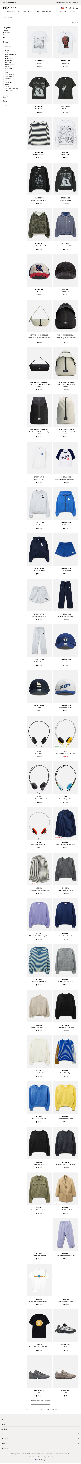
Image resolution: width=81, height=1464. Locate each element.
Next (54, 1409)
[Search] (59, 8)
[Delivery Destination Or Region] (62, 8)
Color (5, 101)
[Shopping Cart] (74, 8)
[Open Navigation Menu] (77, 8)
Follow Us (4, 1448)
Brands (5, 42)
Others (3, 1434)
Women (13, 7)
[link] (10, 2)
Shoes (5, 35)
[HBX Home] (6, 8)
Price (5, 105)
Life (4, 37)
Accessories (6, 33)
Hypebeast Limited (19, 1453)
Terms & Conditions (31, 1457)
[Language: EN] (66, 8)
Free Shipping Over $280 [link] (64, 2)
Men (2, 1419)
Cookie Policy (51, 1457)
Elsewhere (4, 1439)
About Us (4, 1444)
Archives (4, 1429)
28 (48, 1409)
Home (4, 18)
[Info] (7, 97)
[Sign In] (70, 8)
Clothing (5, 31)
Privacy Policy (42, 1457)
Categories (7, 28)
